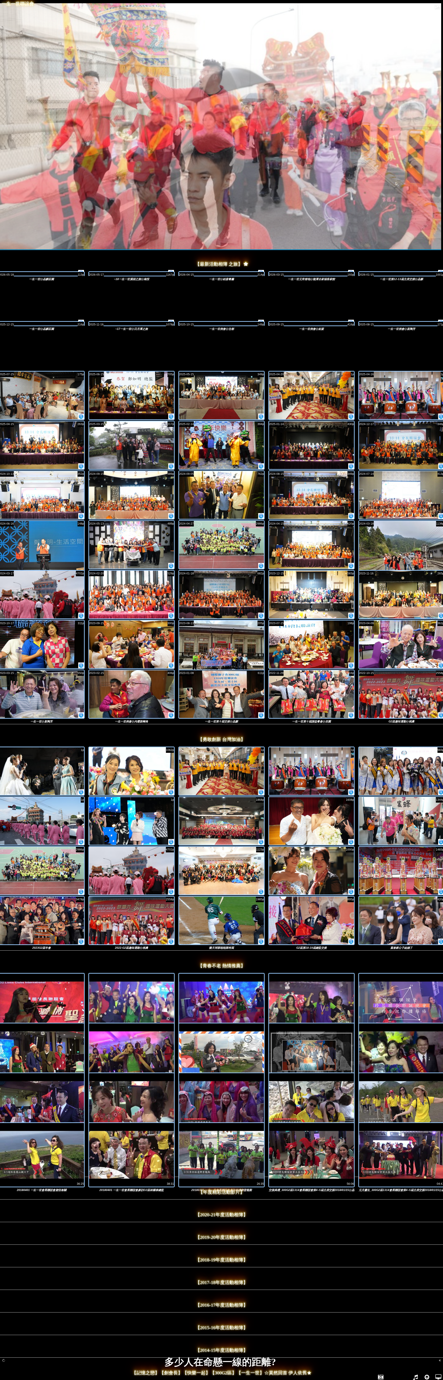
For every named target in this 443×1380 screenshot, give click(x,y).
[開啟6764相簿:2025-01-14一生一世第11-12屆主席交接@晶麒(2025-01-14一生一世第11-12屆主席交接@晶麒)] (351, 466)
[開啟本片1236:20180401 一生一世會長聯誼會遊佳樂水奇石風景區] (311, 1105)
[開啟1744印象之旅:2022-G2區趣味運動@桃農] (131, 920)
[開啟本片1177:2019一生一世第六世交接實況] (131, 1105)
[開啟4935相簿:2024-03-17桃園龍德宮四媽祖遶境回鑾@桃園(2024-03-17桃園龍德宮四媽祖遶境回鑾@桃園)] (81, 615)
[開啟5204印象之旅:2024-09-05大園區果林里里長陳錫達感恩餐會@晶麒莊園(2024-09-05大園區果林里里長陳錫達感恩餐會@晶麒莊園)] (221, 495)
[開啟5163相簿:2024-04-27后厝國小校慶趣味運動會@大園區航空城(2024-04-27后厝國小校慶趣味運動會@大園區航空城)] (261, 565)
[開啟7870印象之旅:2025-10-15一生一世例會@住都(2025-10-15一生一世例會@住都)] (221, 323)
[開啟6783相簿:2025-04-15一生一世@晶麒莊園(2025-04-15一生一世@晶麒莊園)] (81, 466)
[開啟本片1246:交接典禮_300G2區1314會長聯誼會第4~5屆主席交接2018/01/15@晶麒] (311, 1154)
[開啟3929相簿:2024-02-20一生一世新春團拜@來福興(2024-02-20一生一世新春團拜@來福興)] (171, 615)
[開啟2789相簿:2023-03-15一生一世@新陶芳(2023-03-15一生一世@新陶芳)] (81, 715)
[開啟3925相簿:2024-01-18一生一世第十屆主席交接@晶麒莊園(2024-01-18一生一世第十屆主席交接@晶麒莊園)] (261, 615)
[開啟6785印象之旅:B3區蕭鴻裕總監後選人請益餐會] (221, 771)
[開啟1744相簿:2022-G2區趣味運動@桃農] (171, 941)
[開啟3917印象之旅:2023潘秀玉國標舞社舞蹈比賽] (221, 870)
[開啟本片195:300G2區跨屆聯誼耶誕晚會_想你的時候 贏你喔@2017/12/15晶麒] (131, 1055)
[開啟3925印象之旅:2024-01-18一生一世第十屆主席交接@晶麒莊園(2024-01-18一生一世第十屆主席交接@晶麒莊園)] (221, 594)
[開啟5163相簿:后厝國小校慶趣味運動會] (81, 891)
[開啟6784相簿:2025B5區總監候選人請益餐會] (351, 792)
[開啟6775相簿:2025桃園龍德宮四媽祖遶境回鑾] (81, 842)
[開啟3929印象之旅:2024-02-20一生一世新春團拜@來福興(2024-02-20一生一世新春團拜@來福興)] (131, 594)
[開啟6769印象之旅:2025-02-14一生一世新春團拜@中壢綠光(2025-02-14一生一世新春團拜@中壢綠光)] (221, 445)
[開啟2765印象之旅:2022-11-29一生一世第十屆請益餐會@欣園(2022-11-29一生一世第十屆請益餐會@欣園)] (311, 694)
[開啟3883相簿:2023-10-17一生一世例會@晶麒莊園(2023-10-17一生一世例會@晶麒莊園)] (81, 665)
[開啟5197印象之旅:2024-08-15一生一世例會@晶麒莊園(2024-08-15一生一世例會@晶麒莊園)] (311, 495)
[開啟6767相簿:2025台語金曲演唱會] (171, 842)
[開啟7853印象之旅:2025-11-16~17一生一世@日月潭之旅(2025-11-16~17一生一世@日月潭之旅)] (131, 323)
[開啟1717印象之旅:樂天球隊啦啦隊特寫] (221, 920)
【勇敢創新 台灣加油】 (221, 739)
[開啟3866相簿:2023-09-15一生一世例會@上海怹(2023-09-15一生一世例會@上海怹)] (171, 665)
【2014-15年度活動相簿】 (221, 1350)
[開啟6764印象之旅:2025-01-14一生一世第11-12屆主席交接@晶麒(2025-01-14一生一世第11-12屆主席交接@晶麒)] (311, 445)
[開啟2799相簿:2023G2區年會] (81, 941)
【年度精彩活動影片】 (221, 1192)
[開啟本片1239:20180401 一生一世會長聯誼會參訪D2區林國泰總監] (131, 1154)
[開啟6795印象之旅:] (131, 771)
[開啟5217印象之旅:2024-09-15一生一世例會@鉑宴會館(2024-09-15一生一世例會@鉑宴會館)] (131, 495)
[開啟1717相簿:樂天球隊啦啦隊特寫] (261, 941)
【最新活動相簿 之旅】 (218, 264)
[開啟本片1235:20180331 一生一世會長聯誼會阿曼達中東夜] (221, 1105)
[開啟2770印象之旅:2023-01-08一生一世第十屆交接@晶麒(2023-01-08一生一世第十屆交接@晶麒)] (221, 694)
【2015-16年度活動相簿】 (221, 1327)
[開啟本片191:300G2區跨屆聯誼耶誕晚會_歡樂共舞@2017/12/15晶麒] (311, 1005)
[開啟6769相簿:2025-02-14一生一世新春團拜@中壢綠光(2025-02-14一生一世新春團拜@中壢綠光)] (261, 466)
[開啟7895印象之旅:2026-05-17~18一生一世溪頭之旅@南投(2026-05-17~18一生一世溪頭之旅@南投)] (131, 273)
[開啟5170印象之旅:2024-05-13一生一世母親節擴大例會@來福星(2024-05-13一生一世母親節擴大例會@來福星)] (131, 544)
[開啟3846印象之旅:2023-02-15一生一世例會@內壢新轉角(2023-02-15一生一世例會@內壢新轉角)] (131, 694)
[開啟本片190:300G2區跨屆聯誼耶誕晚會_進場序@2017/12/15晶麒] (221, 1005)
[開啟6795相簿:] (171, 792)
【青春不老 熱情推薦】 (221, 965)
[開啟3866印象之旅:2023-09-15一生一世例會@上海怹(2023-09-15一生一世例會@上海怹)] (131, 644)
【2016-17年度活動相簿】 (221, 1305)
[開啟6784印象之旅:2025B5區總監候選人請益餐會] (311, 771)
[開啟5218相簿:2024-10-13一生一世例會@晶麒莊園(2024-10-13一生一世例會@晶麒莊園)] (81, 516)
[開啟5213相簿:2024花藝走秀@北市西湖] (351, 842)
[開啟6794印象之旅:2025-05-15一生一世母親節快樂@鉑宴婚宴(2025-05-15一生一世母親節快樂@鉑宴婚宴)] (221, 395)
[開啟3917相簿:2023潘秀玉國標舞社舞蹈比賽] (261, 891)
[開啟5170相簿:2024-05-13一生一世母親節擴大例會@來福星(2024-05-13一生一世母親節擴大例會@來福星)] (171, 565)
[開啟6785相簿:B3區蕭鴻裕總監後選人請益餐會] (261, 792)
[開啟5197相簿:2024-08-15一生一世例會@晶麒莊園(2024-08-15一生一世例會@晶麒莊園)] (351, 516)
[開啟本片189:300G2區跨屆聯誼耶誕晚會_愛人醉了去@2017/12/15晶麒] (131, 1005)
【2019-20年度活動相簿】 (221, 1237)
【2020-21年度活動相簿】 (221, 1214)
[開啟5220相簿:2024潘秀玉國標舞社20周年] (261, 842)
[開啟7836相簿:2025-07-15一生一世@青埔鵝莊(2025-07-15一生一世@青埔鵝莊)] (81, 416)
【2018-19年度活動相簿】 (221, 1259)
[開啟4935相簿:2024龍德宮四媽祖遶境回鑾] (171, 891)
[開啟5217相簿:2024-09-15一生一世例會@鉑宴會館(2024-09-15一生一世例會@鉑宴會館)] (171, 516)
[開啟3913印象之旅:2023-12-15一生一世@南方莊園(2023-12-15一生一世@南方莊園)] (311, 594)
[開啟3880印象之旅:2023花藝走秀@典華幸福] (311, 870)
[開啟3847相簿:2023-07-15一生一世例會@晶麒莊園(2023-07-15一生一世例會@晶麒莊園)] (351, 665)
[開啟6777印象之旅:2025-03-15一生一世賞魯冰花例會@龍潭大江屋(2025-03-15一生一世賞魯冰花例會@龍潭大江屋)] (131, 445)
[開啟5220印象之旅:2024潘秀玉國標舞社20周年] (221, 820)
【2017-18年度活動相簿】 (221, 1282)
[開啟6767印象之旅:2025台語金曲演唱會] (131, 820)
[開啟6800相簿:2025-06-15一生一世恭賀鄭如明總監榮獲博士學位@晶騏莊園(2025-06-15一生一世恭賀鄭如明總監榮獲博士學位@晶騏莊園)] (171, 416)
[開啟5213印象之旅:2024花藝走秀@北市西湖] (311, 820)
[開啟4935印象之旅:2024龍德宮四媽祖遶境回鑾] (131, 870)
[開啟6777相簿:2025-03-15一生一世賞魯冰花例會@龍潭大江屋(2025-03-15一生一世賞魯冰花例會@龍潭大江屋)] (171, 466)
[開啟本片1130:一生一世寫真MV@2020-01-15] (311, 1055)
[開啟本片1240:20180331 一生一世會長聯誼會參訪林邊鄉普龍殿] (221, 1154)
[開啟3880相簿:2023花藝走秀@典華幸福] (351, 891)
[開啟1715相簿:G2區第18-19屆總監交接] (351, 941)
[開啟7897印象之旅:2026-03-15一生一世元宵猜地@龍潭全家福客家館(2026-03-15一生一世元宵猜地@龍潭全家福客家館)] (311, 273)
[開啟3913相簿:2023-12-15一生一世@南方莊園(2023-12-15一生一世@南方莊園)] (351, 615)
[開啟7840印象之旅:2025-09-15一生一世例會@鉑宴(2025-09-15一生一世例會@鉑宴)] (311, 323)
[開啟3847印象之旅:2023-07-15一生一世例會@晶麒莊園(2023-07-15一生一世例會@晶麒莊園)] (311, 644)
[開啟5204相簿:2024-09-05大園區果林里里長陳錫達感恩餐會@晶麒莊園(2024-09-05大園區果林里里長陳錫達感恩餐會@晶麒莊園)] (261, 516)
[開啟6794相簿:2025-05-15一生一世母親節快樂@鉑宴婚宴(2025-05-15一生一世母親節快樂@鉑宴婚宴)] (261, 416)
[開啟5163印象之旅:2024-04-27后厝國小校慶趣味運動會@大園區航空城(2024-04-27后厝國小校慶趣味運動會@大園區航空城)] (221, 544)
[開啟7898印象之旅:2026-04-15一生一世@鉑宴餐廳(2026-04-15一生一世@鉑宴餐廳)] (221, 273)
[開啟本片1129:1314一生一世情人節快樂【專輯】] (221, 1055)
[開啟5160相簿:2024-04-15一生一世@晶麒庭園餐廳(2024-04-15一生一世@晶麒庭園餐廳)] (351, 565)
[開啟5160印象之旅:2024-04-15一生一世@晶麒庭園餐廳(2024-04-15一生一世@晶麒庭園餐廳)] (311, 544)
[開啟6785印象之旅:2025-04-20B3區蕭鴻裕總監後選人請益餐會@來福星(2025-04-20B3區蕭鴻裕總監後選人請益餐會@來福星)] (311, 395)
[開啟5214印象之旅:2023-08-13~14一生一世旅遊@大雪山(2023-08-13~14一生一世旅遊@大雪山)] (221, 652)
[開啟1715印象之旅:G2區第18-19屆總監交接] (311, 920)
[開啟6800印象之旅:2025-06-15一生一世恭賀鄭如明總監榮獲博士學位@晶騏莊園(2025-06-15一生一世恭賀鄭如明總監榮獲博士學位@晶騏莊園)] (131, 395)
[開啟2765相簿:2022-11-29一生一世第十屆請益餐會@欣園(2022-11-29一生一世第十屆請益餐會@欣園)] (351, 715)
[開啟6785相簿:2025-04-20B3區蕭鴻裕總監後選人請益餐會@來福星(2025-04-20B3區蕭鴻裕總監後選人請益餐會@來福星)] (351, 416)
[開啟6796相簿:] (81, 792)
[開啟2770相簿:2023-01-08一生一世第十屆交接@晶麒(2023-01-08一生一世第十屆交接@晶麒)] (261, 715)
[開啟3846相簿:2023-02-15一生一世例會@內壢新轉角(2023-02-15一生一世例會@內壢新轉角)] (171, 715)
